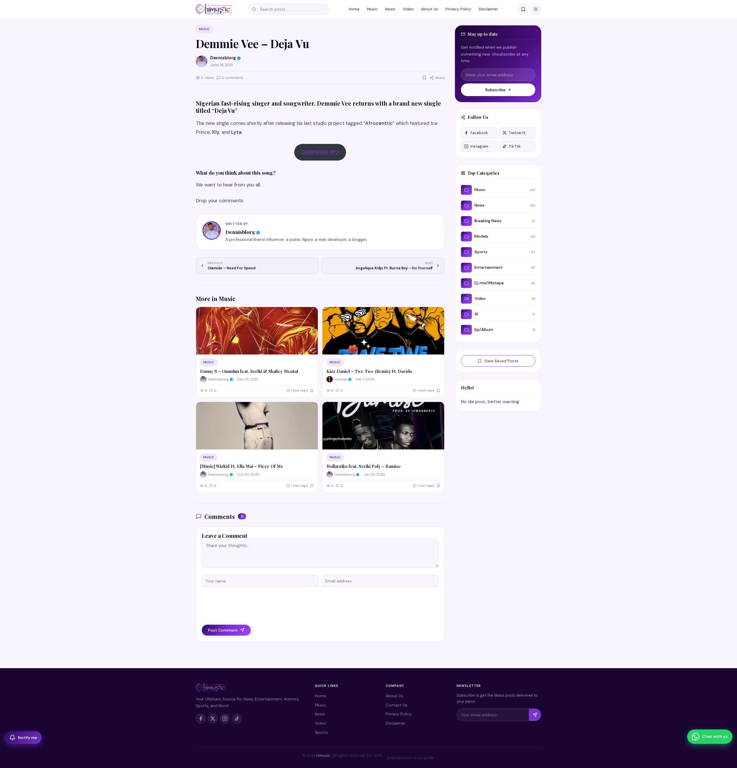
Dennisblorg (240, 231)
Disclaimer (488, 9)
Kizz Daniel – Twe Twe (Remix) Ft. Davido (369, 371)
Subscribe (495, 89)
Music (372, 9)
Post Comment (223, 630)
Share (440, 77)
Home (354, 9)
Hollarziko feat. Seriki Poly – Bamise (363, 466)
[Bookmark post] (424, 77)
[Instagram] (225, 718)
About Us (429, 9)
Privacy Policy (458, 9)
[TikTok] (237, 718)
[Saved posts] (523, 9)
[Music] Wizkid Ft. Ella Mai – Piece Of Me (241, 466)
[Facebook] (201, 718)
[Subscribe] (535, 715)
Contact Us (396, 705)
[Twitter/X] (213, 718)
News (390, 9)
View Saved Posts (501, 360)
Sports (321, 732)
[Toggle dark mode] (535, 9)
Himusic (323, 755)
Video (408, 9)
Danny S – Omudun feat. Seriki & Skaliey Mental (249, 371)
